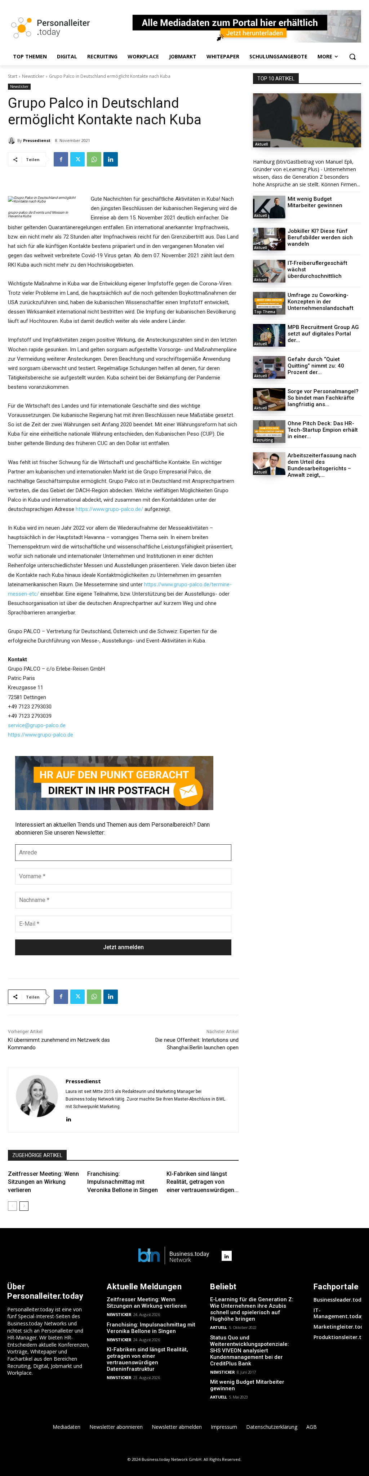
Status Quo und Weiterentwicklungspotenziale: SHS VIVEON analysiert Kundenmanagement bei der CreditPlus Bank (249, 1350)
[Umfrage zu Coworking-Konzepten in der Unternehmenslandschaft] (269, 303)
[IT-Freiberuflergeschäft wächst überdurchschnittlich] (269, 271)
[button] (352, 56)
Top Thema (264, 311)
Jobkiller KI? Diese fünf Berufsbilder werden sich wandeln (320, 237)
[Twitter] (77, 159)
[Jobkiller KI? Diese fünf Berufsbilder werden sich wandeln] (269, 239)
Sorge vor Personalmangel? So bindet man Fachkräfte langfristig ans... (323, 398)
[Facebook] (61, 159)
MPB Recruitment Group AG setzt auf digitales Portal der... (323, 333)
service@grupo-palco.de (37, 725)
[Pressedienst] (12, 140)
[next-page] (23, 1206)
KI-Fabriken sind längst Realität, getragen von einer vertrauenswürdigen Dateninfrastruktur (147, 1359)
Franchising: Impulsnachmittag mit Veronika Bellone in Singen (122, 1181)
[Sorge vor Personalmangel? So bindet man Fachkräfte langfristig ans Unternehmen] (269, 399)
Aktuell (261, 144)
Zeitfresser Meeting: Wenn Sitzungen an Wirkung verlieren (43, 1181)
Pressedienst (36, 140)
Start (12, 76)
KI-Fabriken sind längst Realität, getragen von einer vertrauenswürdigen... (202, 1181)
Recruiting (263, 440)
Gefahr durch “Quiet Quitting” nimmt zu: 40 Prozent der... (316, 365)
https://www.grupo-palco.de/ (109, 509)
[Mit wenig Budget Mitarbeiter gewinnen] (269, 207)
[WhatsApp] (94, 159)
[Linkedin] (110, 159)
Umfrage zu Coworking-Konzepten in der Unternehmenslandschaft (321, 301)
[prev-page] (12, 1206)
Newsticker (33, 76)
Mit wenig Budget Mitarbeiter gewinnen (315, 202)
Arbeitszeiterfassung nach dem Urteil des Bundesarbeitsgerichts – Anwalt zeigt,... (322, 465)
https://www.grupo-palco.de (40, 735)
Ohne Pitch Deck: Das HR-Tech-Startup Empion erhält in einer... (323, 430)
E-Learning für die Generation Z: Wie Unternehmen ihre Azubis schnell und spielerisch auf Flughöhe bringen (251, 1309)
